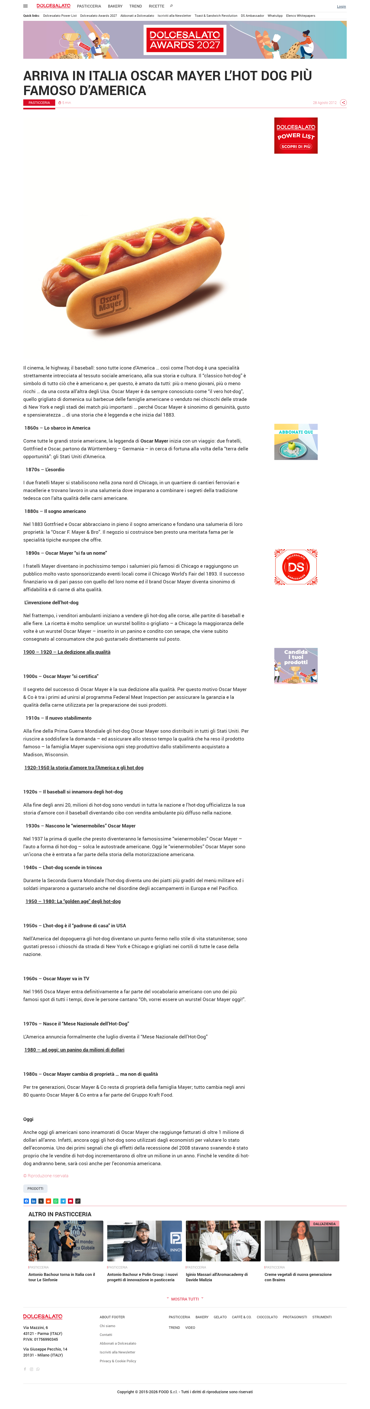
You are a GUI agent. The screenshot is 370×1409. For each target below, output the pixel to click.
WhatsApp (275, 15)
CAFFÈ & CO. (242, 1317)
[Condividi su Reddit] (48, 1201)
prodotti (35, 1188)
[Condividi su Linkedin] (33, 1201)
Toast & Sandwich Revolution (216, 15)
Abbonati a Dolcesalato (137, 15)
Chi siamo (107, 1325)
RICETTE (156, 6)
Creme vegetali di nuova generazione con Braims (298, 1277)
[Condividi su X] (41, 1201)
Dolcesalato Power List (60, 15)
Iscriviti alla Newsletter (174, 15)
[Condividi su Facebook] (26, 1201)
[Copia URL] (78, 1201)
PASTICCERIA (89, 6)
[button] (26, 6)
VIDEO (190, 1327)
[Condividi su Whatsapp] (55, 1201)
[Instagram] (32, 1368)
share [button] (343, 102)
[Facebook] (25, 1368)
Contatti (106, 1334)
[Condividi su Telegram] (63, 1201)
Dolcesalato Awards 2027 (98, 15)
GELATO (220, 1317)
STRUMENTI (322, 1317)
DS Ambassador (252, 15)
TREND (135, 6)
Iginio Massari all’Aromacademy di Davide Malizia (217, 1277)
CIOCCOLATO (267, 1317)
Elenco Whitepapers (300, 15)
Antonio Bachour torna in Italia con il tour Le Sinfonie (61, 1277)
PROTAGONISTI (295, 1317)
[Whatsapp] (38, 1368)
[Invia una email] (70, 1201)
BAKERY (115, 6)
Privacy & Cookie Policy (118, 1361)
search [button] (171, 6)
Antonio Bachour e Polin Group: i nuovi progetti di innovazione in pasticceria (142, 1277)
